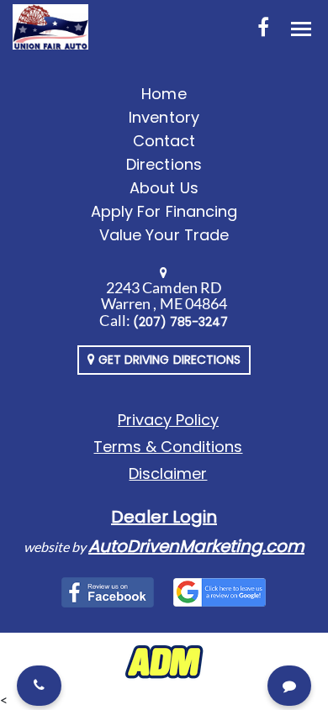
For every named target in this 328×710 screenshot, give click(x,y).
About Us (164, 187)
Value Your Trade (164, 234)
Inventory (163, 117)
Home (163, 93)
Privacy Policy (168, 419)
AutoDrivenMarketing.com (196, 546)
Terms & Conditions (167, 446)
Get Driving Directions (168, 359)
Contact (164, 140)
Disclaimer (168, 473)
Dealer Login (164, 517)
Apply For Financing (164, 211)
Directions (164, 164)
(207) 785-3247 (181, 321)
